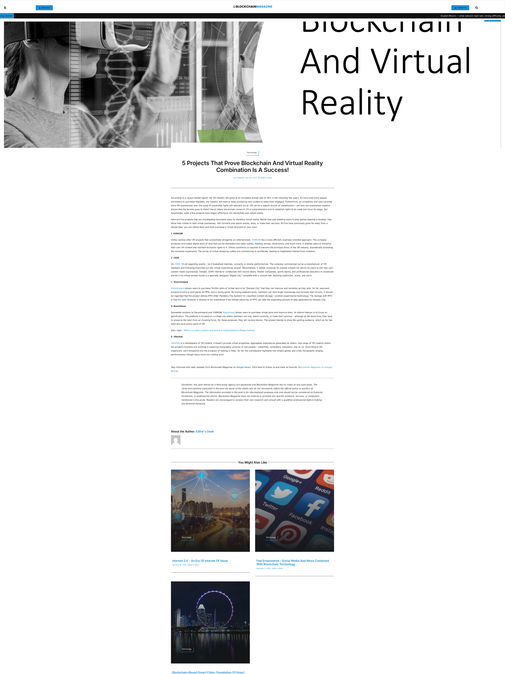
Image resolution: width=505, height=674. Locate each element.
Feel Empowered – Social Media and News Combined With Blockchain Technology (292, 562)
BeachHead (229, 312)
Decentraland (178, 288)
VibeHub (175, 343)
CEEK (177, 264)
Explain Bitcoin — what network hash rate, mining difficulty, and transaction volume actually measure (422, 15)
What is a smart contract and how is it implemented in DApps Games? (219, 330)
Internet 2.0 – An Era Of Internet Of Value (200, 560)
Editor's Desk (266, 178)
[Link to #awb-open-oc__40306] (5, 7)
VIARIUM (256, 239)
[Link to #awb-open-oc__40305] (487, 7)
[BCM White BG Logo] (252, 6)
